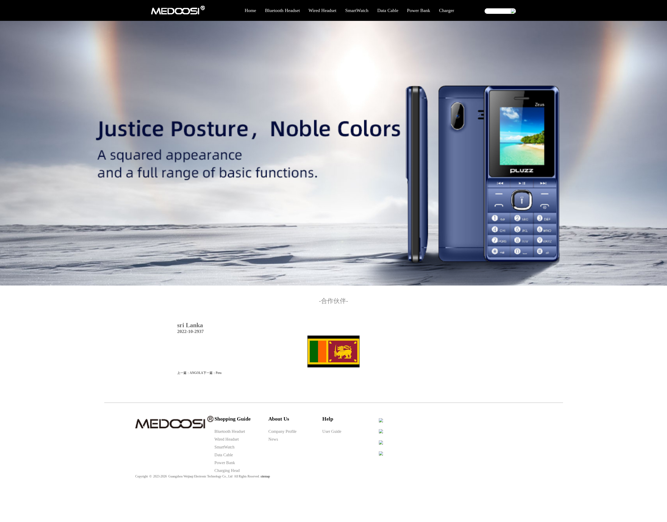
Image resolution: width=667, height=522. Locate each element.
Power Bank (418, 10)
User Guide (331, 431)
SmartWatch (356, 10)
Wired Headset (322, 10)
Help (327, 419)
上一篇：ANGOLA (190, 373)
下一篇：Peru (212, 373)
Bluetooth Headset (282, 10)
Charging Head (227, 470)
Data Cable (387, 10)
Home (250, 10)
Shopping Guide (232, 419)
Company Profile (282, 431)
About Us (278, 419)
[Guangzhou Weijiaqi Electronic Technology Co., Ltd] (178, 13)
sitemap (265, 476)
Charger (446, 10)
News (273, 439)
